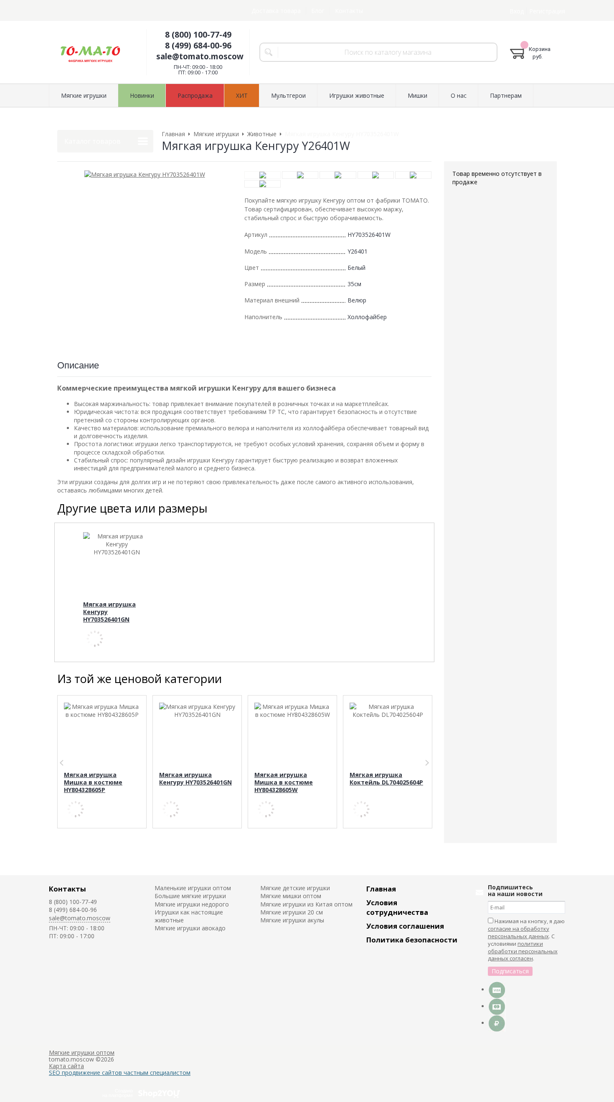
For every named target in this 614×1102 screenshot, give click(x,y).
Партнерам (506, 95)
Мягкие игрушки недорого (192, 904)
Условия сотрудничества (397, 907)
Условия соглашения (405, 926)
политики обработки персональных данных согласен (523, 951)
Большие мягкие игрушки (190, 896)
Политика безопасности (411, 940)
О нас (459, 95)
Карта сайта (66, 1066)
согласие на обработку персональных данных (518, 932)
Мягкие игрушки (84, 95)
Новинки (142, 95)
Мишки (417, 95)
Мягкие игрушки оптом (81, 1052)
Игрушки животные (356, 95)
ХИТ (242, 95)
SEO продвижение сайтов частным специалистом (119, 1073)
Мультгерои (288, 95)
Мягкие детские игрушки (295, 888)
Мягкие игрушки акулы (292, 920)
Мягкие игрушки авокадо (190, 928)
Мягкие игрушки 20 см (291, 912)
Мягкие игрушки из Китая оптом (306, 904)
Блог (318, 11)
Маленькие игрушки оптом (193, 888)
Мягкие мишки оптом (290, 896)
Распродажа (195, 95)
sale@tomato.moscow (200, 56)
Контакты (349, 11)
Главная (381, 889)
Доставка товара (276, 11)
